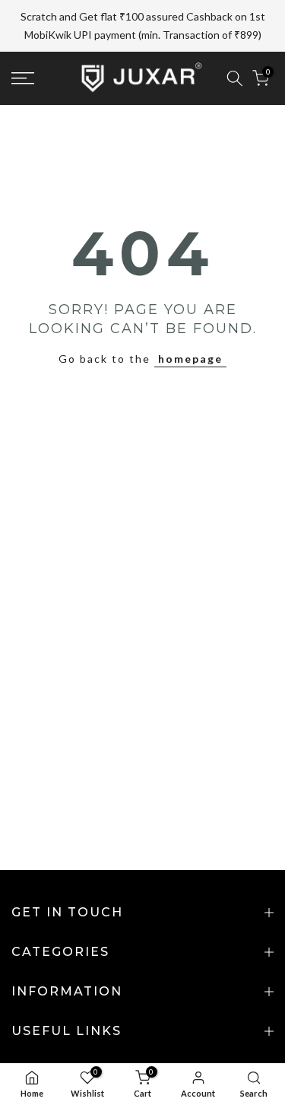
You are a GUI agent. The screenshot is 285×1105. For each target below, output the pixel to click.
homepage (190, 358)
